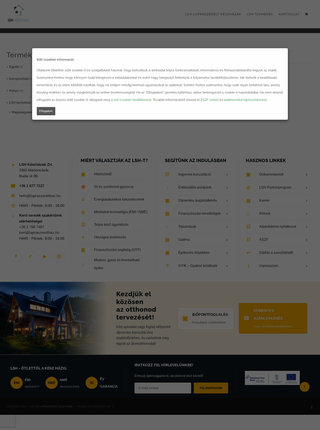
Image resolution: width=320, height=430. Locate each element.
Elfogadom (46, 111)
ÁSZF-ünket (209, 100)
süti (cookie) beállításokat (132, 100)
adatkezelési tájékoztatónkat (245, 100)
